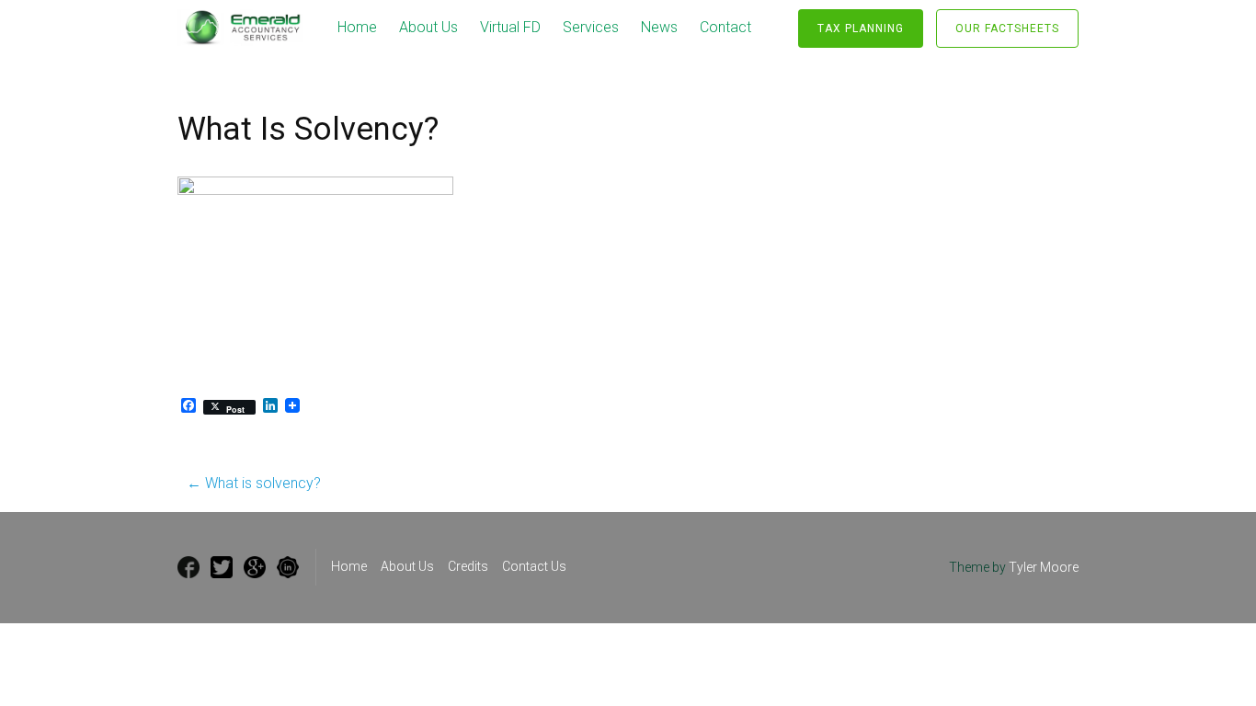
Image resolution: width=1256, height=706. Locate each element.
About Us (428, 27)
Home (357, 27)
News (659, 27)
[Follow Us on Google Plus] (255, 567)
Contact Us (534, 566)
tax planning (860, 28)
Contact (725, 27)
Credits (468, 566)
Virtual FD (510, 27)
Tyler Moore (1044, 567)
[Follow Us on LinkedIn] (288, 567)
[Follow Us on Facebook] (188, 567)
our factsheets (1007, 28)
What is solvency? (254, 483)
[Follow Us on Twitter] (222, 567)
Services (591, 27)
